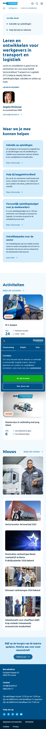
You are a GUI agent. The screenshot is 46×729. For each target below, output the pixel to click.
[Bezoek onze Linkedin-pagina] (17, 714)
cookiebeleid (35, 368)
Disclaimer (29, 722)
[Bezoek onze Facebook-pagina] (8, 714)
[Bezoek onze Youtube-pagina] (21, 714)
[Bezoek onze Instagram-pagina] (12, 714)
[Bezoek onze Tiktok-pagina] (4, 714)
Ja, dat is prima (23, 378)
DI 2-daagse (11, 325)
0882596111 (8, 689)
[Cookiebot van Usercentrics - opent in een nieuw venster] (33, 340)
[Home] (4, 8)
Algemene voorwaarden (12, 722)
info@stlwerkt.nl (10, 686)
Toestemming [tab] (8, 347)
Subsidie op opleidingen (20, 24)
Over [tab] (38, 347)
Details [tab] (23, 347)
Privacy (16, 727)
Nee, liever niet (23, 386)
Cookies (6, 727)
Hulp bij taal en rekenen (20, 30)
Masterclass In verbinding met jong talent (22, 423)
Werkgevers (13, 8)
